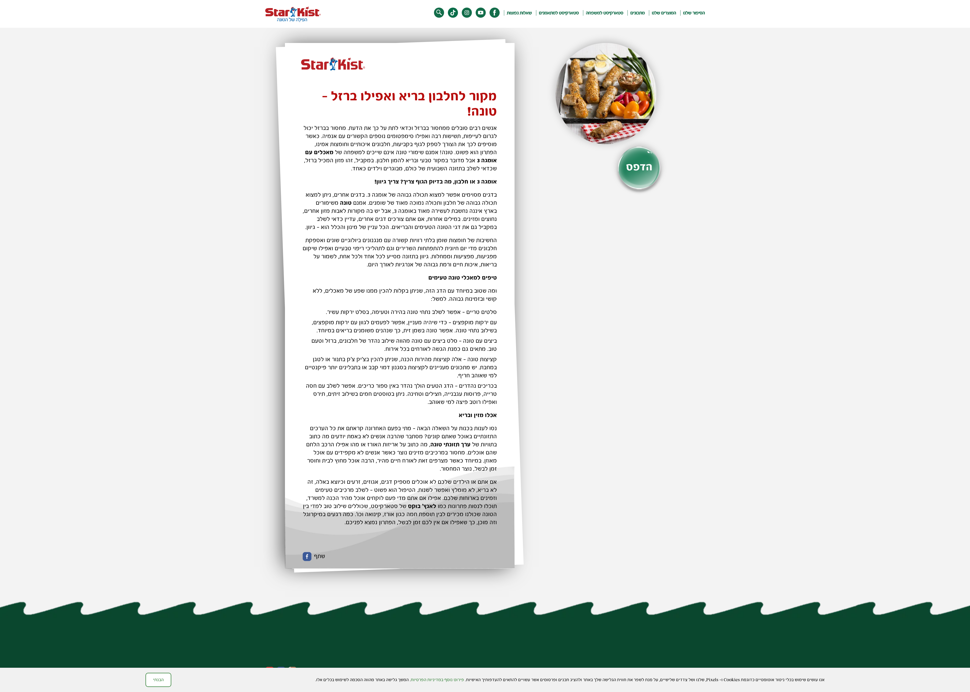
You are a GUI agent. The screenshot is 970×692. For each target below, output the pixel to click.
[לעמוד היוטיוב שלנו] (481, 13)
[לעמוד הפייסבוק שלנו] (495, 13)
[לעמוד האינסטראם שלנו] (467, 13)
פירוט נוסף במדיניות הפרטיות (437, 679)
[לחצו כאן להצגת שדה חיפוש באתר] (439, 13)
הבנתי (158, 679)
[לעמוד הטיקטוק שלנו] (453, 13)
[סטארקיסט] (293, 14)
